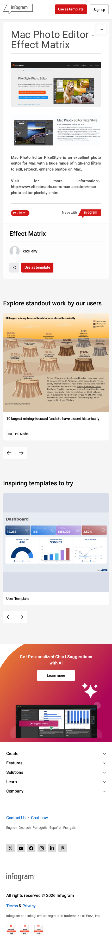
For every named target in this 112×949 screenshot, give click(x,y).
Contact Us (16, 817)
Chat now (39, 817)
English (11, 828)
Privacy (29, 905)
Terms (12, 905)
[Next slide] (21, 453)
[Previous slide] (9, 453)
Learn (11, 781)
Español (55, 828)
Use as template (71, 9)
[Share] (14, 268)
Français (69, 828)
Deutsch (25, 828)
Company (14, 791)
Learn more (56, 675)
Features (14, 762)
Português (40, 828)
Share (21, 213)
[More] (101, 29)
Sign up (99, 10)
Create (12, 753)
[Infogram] (18, 9)
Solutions (14, 772)
